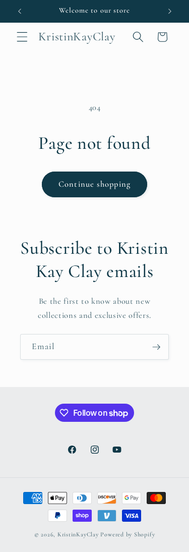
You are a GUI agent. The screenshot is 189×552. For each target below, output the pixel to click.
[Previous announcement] (20, 11)
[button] (22, 37)
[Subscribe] (156, 347)
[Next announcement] (170, 11)
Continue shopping (94, 184)
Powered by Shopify (127, 534)
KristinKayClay (78, 534)
